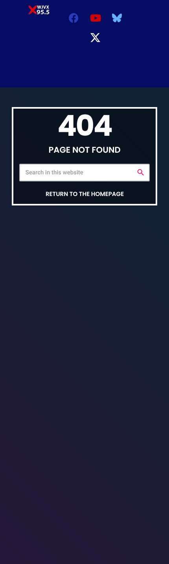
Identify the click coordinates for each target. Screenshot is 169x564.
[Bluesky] (117, 18)
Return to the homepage (85, 194)
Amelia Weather (83, 76)
